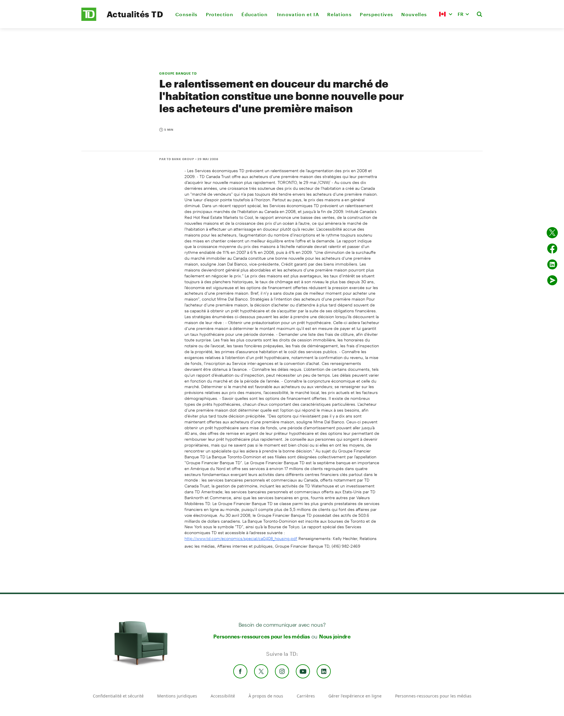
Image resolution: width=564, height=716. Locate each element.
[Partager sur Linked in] (552, 264)
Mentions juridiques (177, 696)
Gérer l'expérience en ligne (355, 696)
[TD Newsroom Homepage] (88, 19)
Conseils (186, 14)
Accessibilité (223, 696)
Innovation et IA (298, 14)
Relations (339, 14)
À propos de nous (266, 696)
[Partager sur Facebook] (552, 248)
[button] (445, 14)
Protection (219, 14)
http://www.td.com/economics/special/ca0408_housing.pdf (240, 538)
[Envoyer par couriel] (552, 280)
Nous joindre (335, 636)
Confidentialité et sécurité (118, 696)
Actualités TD (135, 14)
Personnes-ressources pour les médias (261, 636)
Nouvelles (414, 14)
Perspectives (376, 14)
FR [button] (461, 14)
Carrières (306, 696)
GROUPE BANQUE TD (178, 73)
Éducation (254, 14)
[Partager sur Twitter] (552, 233)
